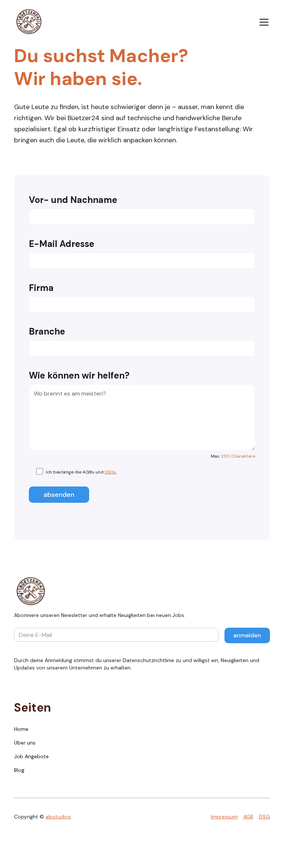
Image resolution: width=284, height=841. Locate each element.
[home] (29, 22)
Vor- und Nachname (73, 200)
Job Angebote (31, 756)
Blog (19, 770)
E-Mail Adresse (61, 244)
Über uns (25, 742)
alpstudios (58, 816)
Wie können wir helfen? (79, 375)
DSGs (110, 472)
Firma (41, 288)
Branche (47, 331)
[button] (262, 22)
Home (21, 729)
